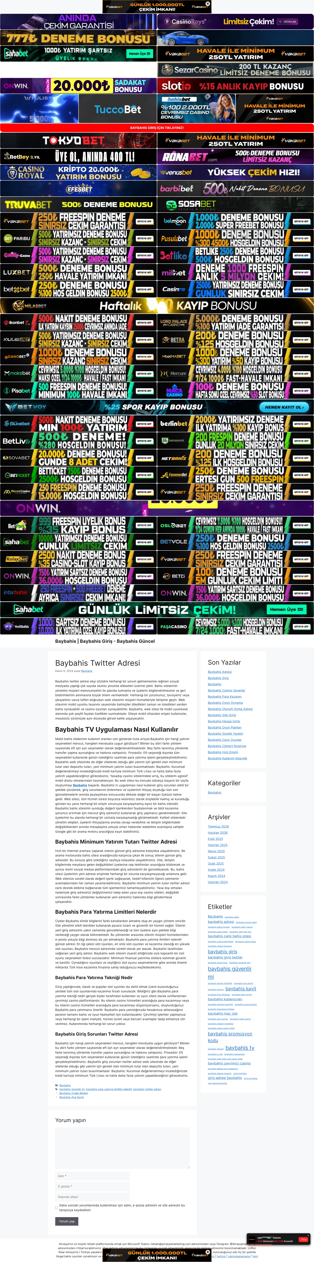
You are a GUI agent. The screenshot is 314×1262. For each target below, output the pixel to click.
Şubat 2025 (216, 857)
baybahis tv (240, 1048)
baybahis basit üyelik (218, 932)
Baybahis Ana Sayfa (71, 1097)
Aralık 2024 (216, 870)
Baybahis (65, 1085)
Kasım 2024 (216, 876)
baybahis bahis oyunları (219, 927)
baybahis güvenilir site (239, 962)
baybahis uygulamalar (234, 1054)
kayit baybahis (250, 1078)
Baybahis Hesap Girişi (224, 721)
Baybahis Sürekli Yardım (225, 733)
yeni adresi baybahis (217, 1083)
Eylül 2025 (215, 839)
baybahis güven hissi (218, 962)
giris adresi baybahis (225, 1078)
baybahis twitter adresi (147, 1089)
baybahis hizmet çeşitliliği (220, 983)
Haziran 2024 (218, 882)
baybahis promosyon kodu (230, 1037)
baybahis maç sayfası (218, 1019)
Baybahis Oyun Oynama (225, 703)
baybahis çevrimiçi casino (229, 1063)
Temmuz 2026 (218, 826)
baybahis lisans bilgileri (246, 1004)
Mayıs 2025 (216, 851)
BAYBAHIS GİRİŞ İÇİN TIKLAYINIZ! (157, 128)
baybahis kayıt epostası (219, 994)
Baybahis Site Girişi (222, 715)
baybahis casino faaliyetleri (220, 941)
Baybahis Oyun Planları (224, 727)
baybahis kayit (241, 988)
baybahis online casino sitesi (221, 1028)
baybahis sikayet (216, 1049)
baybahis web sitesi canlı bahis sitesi (225, 1059)
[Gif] (157, 305)
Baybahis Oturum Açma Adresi (230, 709)
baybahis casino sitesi (245, 941)
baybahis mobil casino (240, 1019)
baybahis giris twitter (225, 957)
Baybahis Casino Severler (226, 690)
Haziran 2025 (218, 845)
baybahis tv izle (215, 1054)
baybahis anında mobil (246, 922)
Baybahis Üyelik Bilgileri (73, 1093)
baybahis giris (222, 951)
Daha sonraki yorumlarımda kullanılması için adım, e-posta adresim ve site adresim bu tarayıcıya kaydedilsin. (122, 1207)
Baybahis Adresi (220, 672)
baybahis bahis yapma (242, 927)
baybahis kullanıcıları (225, 999)
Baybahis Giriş (218, 678)
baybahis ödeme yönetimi (220, 1073)
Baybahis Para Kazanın (224, 696)
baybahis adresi (221, 922)
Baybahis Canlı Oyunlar (225, 740)
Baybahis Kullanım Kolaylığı (227, 758)
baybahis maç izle (222, 1013)
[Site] (78, 221)
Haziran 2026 (218, 832)
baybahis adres (232, 917)
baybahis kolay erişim (242, 994)
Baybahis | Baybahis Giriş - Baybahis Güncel (105, 641)
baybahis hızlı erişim (243, 983)
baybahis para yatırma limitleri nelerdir (109, 1089)
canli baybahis (240, 1073)
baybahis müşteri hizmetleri (221, 1024)
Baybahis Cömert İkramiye (227, 746)
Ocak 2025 (216, 863)
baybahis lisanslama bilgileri (221, 1009)
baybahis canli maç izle (240, 932)
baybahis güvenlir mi (71, 1089)
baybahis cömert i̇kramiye (220, 946)
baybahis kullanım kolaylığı (220, 1004)
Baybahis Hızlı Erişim (223, 752)
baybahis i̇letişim (216, 989)
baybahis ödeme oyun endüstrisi (223, 1069)
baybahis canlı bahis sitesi (229, 936)
